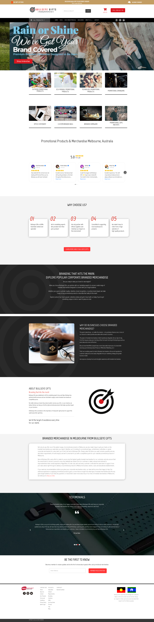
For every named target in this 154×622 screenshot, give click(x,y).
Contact (96, 20)
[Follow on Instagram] (120, 20)
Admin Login (42, 604)
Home (56, 20)
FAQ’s (49, 600)
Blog (49, 609)
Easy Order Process (70, 20)
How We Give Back (60, 589)
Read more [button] (58, 179)
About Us (88, 20)
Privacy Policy (43, 602)
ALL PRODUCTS (37, 20)
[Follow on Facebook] (116, 20)
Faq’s (61, 20)
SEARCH (88, 11)
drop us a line (51, 476)
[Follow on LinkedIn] (123, 20)
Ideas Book (81, 20)
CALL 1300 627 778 (117, 10)
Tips (49, 606)
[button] (2, 46)
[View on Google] (33, 166)
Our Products (43, 596)
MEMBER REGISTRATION (97, 571)
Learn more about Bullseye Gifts (77, 249)
